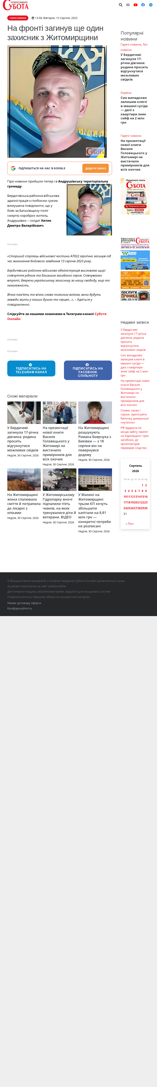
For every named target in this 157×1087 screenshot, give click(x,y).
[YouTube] (135, 4)
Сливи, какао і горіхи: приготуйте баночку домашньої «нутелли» (135, 416)
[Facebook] (143, 4)
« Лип (129, 523)
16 (146, 496)
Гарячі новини (131, 44)
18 (128, 502)
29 (142, 508)
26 (132, 508)
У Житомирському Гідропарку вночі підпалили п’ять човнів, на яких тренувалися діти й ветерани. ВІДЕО (59, 505)
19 (132, 502)
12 (132, 496)
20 (135, 502)
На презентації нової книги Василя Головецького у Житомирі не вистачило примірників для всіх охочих (57, 443)
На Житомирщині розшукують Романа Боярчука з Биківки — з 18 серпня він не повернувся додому (94, 441)
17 (125, 502)
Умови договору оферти (24, 603)
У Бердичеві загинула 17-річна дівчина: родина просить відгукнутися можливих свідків (22, 438)
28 (139, 508)
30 (146, 508)
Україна (126, 92)
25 (128, 508)
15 (142, 496)
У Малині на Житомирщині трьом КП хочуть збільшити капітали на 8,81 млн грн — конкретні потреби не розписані (94, 510)
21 (139, 502)
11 (128, 496)
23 (146, 502)
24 (125, 508)
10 (125, 496)
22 (142, 502)
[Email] (127, 4)
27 (135, 508)
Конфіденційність (19, 608)
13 (135, 496)
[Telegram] (150, 4)
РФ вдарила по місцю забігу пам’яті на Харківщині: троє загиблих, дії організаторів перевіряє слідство (135, 438)
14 (139, 496)
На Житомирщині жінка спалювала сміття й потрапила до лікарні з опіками (24, 503)
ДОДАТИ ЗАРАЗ (95, 168)
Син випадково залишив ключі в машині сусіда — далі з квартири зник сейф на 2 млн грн (134, 110)
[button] (121, 5)
